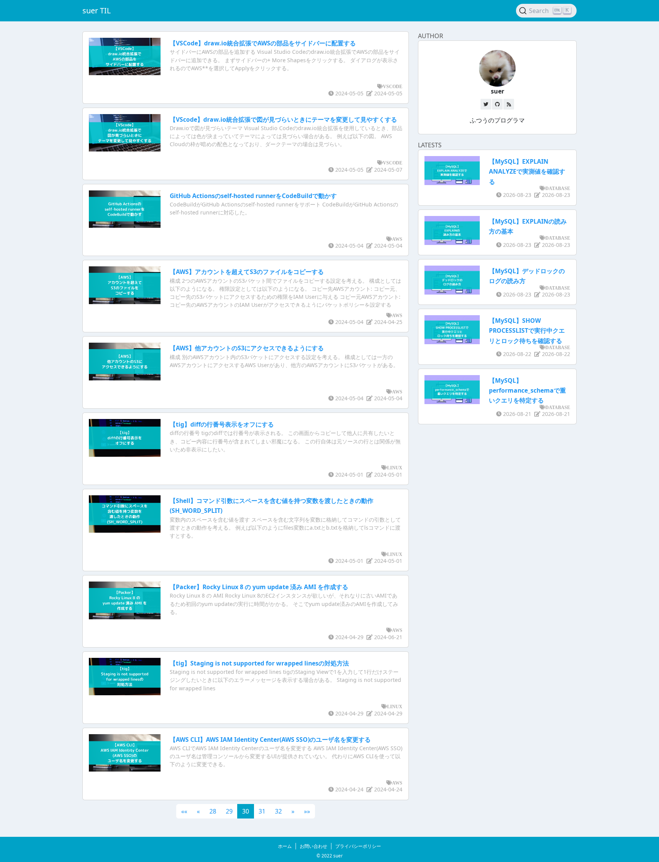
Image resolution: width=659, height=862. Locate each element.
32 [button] (278, 811)
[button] (184, 811)
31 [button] (262, 811)
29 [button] (229, 811)
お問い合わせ (313, 846)
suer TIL (96, 10)
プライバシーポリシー (358, 846)
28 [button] (212, 811)
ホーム (285, 846)
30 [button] (245, 811)
